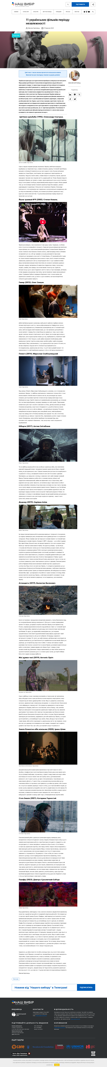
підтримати (80, 4)
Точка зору (26, 11)
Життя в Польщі (47, 11)
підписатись (86, 987)
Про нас (68, 11)
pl (93, 12)
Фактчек (77, 11)
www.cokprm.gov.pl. (75, 1019)
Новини (16, 11)
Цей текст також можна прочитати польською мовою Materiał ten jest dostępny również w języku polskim (43, 74)
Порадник (58, 11)
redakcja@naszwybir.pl (41, 1015)
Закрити (57, 1064)
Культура (35, 11)
